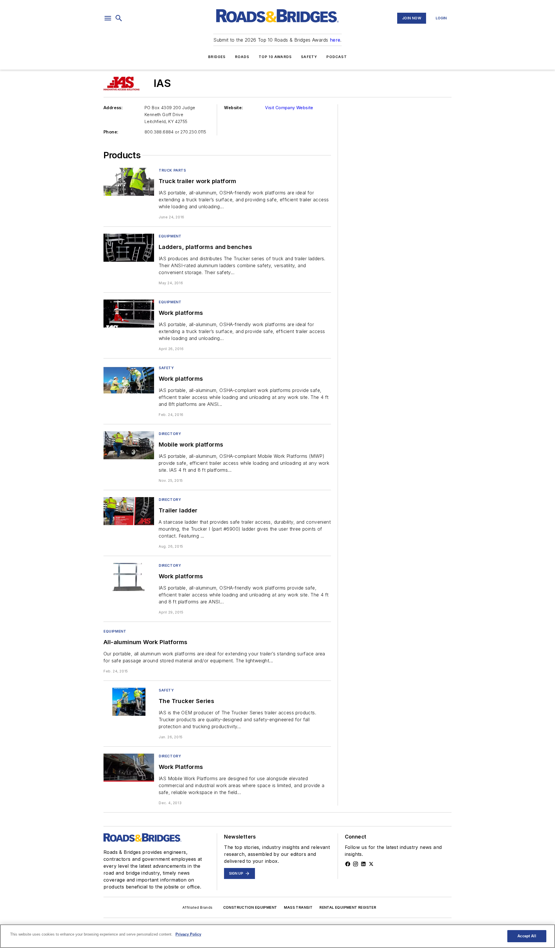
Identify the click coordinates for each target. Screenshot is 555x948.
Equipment (170, 236)
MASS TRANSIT (298, 907)
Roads (242, 57)
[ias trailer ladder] (128, 511)
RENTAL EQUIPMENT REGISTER (347, 907)
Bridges (216, 57)
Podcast (336, 57)
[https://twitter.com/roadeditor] (371, 864)
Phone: (110, 131)
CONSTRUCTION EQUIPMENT (250, 907)
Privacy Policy (188, 934)
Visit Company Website (289, 107)
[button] (107, 18)
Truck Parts (172, 170)
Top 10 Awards (275, 57)
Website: (233, 107)
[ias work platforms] (128, 314)
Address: (113, 107)
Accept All (526, 936)
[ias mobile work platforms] (128, 445)
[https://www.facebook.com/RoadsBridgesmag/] (348, 864)
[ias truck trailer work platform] (128, 182)
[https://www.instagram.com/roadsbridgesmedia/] (355, 864)
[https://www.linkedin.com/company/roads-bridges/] (363, 864)
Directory (170, 434)
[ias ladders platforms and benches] (128, 248)
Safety (309, 57)
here (335, 40)
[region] (277, 936)
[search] (118, 18)
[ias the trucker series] (128, 702)
